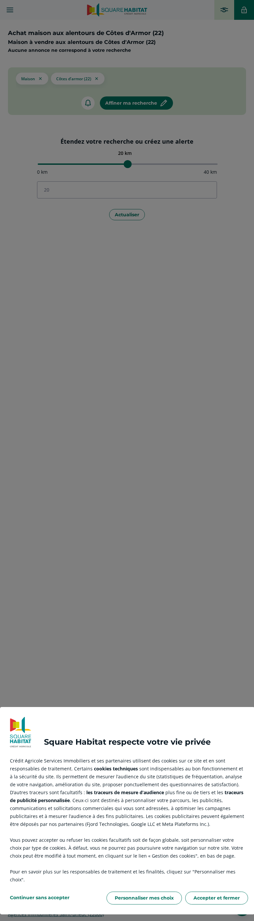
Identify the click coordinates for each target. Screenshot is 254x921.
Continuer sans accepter (39, 898)
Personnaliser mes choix (144, 898)
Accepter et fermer (216, 898)
